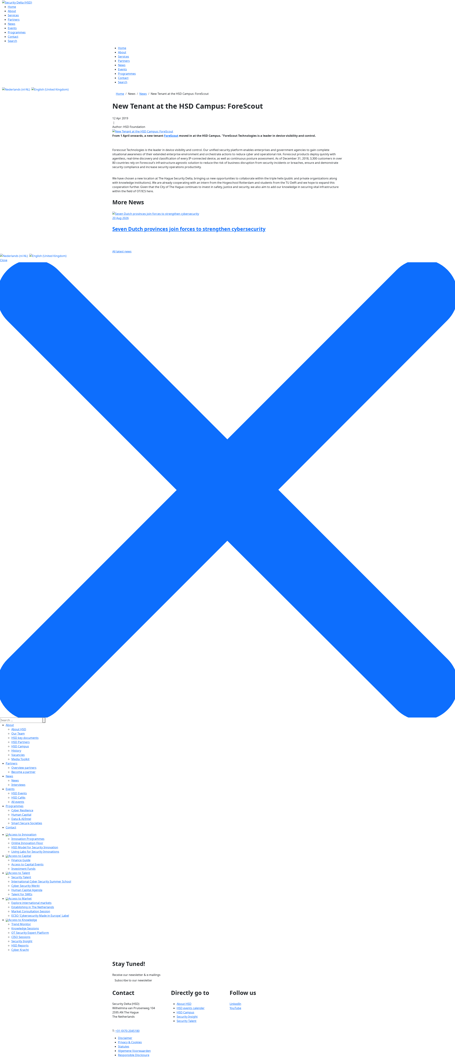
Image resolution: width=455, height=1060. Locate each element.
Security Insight (21, 941)
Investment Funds (23, 869)
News (9, 776)
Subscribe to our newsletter (133, 980)
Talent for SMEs (21, 894)
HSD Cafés (18, 797)
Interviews (18, 785)
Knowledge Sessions (25, 928)
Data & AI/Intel (21, 819)
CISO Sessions (20, 937)
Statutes (123, 1046)
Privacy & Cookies (130, 1042)
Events (10, 789)
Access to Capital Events (27, 864)
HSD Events (19, 793)
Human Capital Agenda (26, 890)
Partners (11, 763)
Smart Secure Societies (26, 823)
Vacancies (18, 755)
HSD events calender (191, 1008)
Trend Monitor (21, 924)
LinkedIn (235, 1004)
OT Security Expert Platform (30, 933)
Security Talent (21, 877)
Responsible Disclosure (133, 1055)
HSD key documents (25, 738)
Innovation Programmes (27, 839)
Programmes (14, 806)
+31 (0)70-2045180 (127, 1031)
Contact (11, 827)
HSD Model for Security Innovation (34, 847)
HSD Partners (20, 742)
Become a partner (23, 772)
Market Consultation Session (30, 911)
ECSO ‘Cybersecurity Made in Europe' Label (40, 916)
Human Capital (21, 815)
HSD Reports (20, 945)
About (10, 725)
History (16, 751)
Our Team (18, 733)
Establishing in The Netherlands (32, 907)
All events (17, 802)
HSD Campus (20, 746)
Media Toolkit (20, 759)
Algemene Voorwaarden (134, 1051)
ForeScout (171, 136)
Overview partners (23, 768)
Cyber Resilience (22, 810)
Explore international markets (31, 903)
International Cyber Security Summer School (41, 881)
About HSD (18, 729)
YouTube (235, 1008)
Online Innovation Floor (27, 843)
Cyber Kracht (20, 950)
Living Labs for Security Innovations (35, 852)
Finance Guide (20, 860)
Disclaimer (125, 1038)
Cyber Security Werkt (25, 886)
